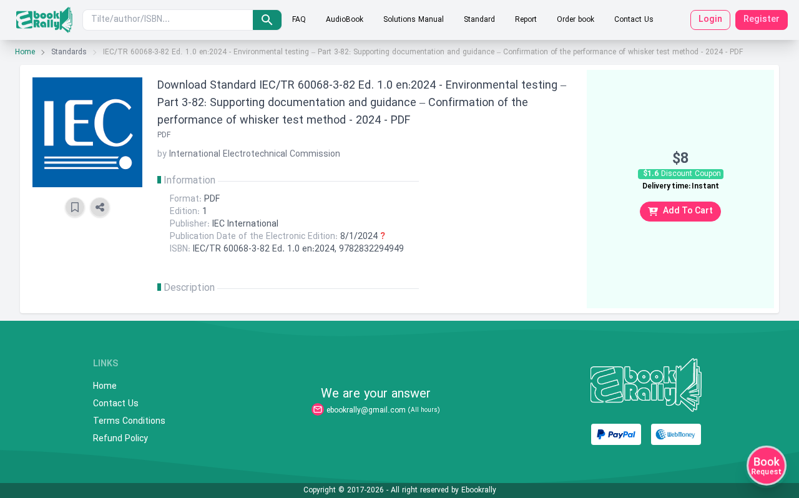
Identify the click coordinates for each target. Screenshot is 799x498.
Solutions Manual (413, 20)
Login (710, 19)
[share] (100, 207)
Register (761, 19)
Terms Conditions (129, 422)
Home (25, 52)
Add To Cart (688, 211)
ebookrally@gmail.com (366, 411)
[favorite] (75, 207)
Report (526, 20)
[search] (267, 20)
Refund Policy (120, 439)
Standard (479, 20)
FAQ (299, 20)
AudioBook (344, 20)
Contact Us (634, 20)
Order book (575, 20)
